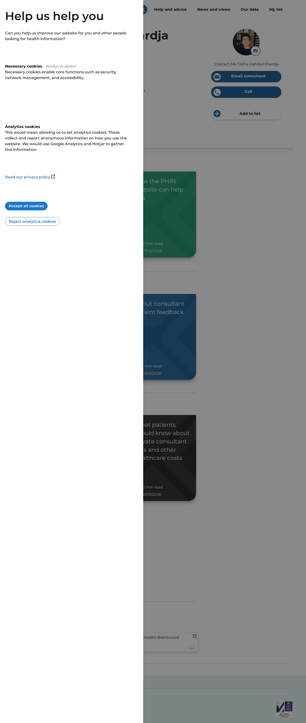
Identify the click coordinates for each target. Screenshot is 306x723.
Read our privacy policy (27, 177)
